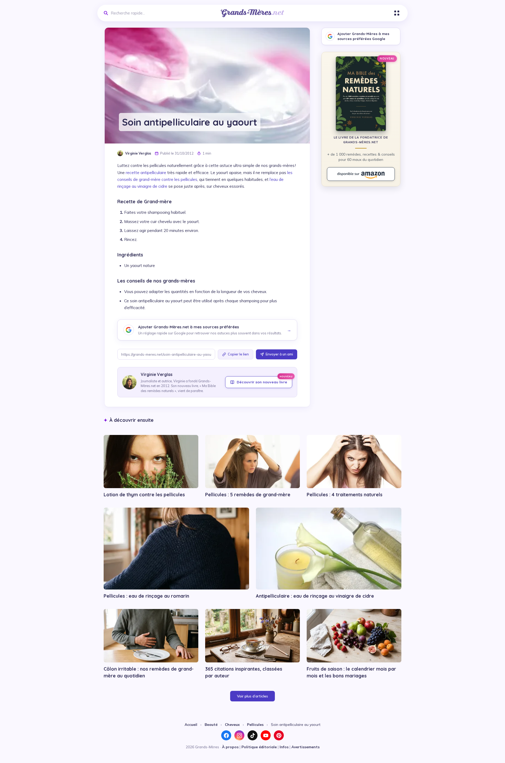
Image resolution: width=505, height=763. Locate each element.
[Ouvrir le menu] (396, 13)
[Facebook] (226, 735)
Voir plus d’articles (252, 696)
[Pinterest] (279, 735)
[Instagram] (239, 735)
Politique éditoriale (259, 747)
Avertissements (305, 747)
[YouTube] (266, 735)
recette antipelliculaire (146, 172)
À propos (230, 747)
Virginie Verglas (138, 153)
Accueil (191, 724)
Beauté (211, 724)
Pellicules (255, 724)
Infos (284, 747)
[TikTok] (252, 735)
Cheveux (232, 724)
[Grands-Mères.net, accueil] (252, 13)
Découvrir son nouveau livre (264, 380)
